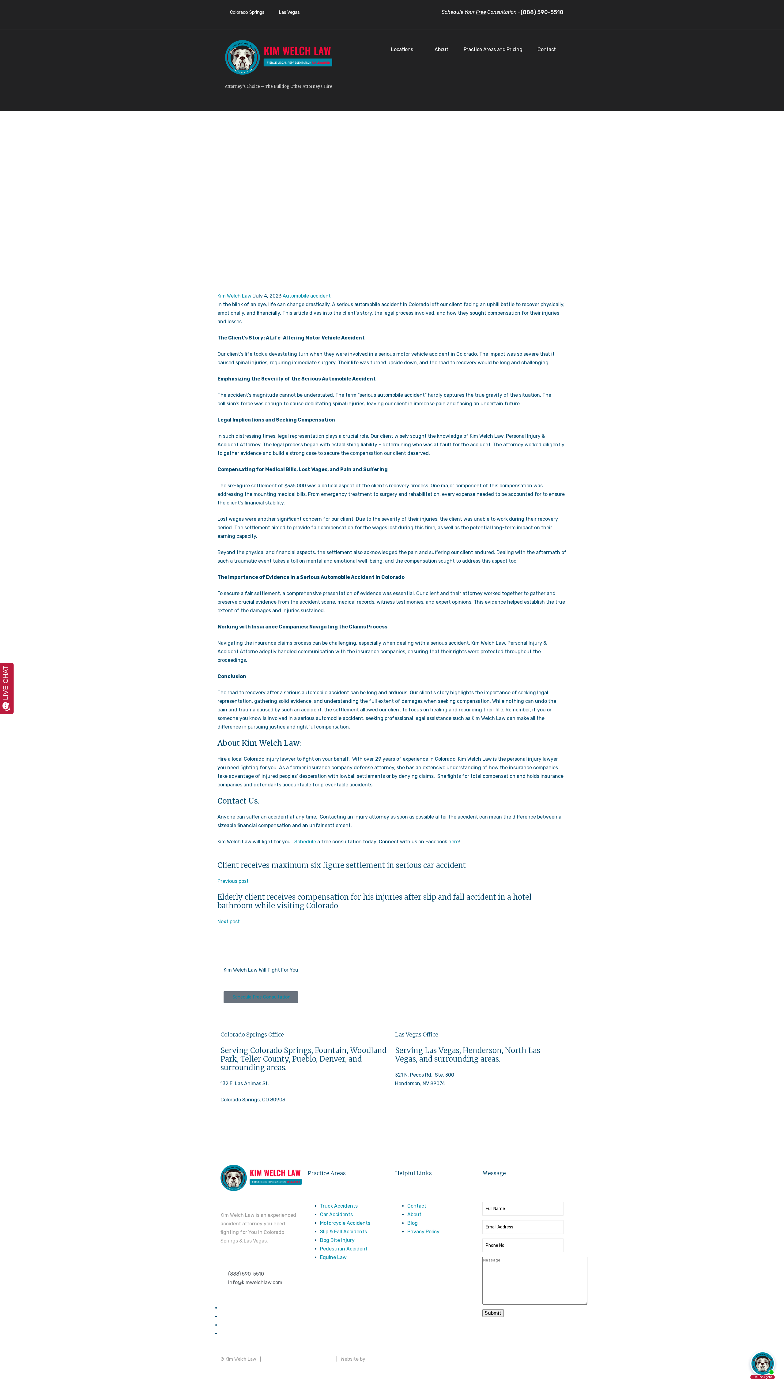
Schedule (305, 842)
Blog (412, 1223)
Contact (546, 49)
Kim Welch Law (234, 296)
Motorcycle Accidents (345, 1223)
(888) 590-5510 (238, 1133)
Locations (402, 49)
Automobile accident (307, 296)
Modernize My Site (388, 1359)
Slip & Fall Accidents (343, 1232)
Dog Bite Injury (337, 1240)
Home (282, 194)
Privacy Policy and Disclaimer (298, 1359)
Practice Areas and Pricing (493, 49)
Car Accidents (336, 1214)
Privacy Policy (423, 1232)
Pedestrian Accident (344, 1249)
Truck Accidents (339, 1206)
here (453, 842)
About (441, 49)
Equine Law (333, 1257)
